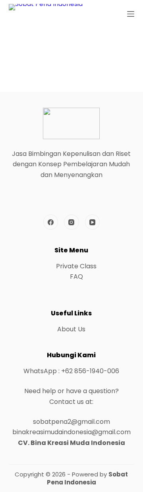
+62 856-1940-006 (90, 371)
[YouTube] (92, 222)
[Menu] (130, 14)
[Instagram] (71, 222)
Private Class (76, 266)
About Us (71, 329)
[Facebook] (50, 222)
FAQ (76, 276)
